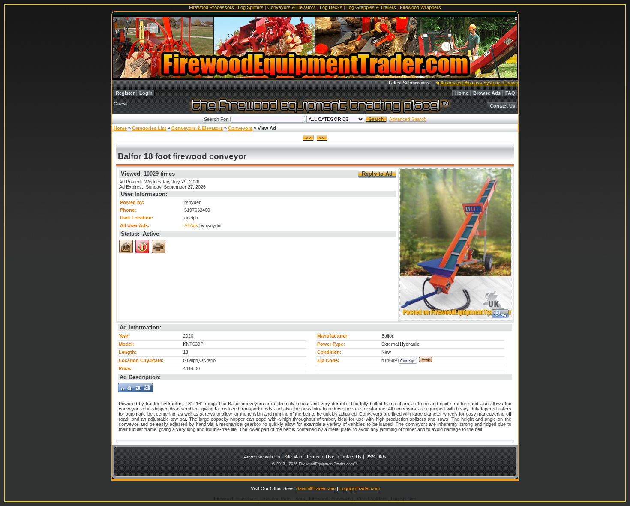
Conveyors (240, 128)
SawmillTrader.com (316, 488)
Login (146, 93)
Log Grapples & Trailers (371, 7)
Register (125, 93)
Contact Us (502, 105)
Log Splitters (251, 7)
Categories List (149, 128)
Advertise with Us (262, 456)
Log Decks (331, 7)
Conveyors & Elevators (291, 7)
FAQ (510, 93)
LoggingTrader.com (359, 488)
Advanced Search (407, 119)
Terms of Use (320, 456)
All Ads (191, 225)
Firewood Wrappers (420, 7)
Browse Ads (487, 93)
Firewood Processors (211, 7)
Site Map (293, 456)
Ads (382, 456)
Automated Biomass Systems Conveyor (474, 82)
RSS (370, 456)
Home (461, 93)
